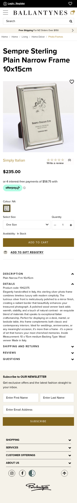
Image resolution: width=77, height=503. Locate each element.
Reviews (9, 352)
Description (13, 273)
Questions (11, 359)
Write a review (55, 163)
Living (25, 36)
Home (4, 36)
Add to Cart (38, 242)
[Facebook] (22, 473)
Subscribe (38, 421)
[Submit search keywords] (71, 21)
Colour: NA (9, 201)
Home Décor (38, 36)
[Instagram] (11, 473)
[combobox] (38, 21)
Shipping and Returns (21, 346)
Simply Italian (14, 160)
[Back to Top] (64, 473)
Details (9, 284)
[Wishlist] (72, 82)
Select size (9, 217)
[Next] (73, 30)
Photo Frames (55, 36)
